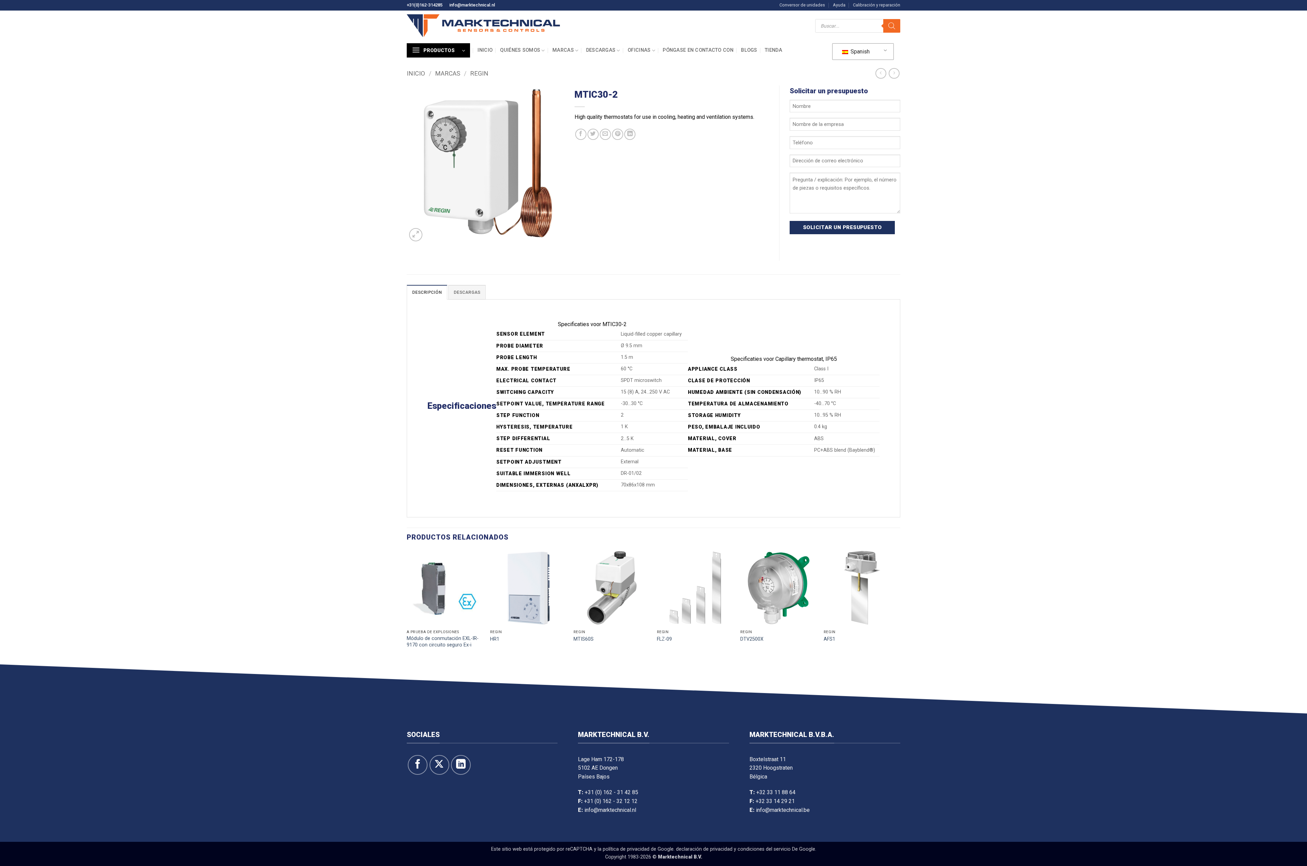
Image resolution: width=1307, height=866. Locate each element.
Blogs (749, 50)
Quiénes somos (520, 50)
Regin (479, 73)
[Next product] (880, 73)
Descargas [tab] (467, 292)
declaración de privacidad (704, 849)
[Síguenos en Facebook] (417, 765)
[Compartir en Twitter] (593, 134)
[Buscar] (891, 26)
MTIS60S (584, 639)
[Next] (900, 605)
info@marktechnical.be (783, 810)
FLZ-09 (664, 639)
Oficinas (639, 50)
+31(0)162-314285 (424, 4)
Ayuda (839, 4)
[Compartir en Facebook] (580, 134)
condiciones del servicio (764, 849)
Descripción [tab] (427, 292)
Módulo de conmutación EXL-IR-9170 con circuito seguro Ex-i (443, 642)
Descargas (601, 50)
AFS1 (829, 639)
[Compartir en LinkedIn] (629, 134)
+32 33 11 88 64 (775, 792)
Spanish (859, 51)
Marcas (563, 50)
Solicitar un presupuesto (842, 227)
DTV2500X (751, 639)
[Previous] (407, 605)
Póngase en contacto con (698, 50)
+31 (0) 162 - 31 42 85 (611, 792)
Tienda (773, 50)
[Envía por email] (605, 134)
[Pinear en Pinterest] (617, 134)
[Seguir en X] (439, 765)
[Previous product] (894, 73)
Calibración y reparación (876, 4)
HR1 (494, 639)
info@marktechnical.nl (472, 4)
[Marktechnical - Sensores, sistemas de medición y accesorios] (483, 25)
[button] (438, 50)
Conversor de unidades (802, 4)
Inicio (485, 50)
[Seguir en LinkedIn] (461, 765)
